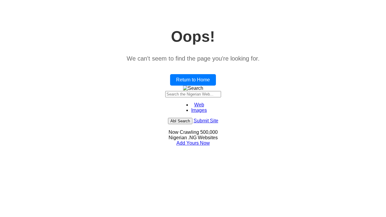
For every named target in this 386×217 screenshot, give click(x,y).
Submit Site (206, 120)
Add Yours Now (193, 143)
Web (199, 104)
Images (199, 110)
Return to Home (193, 79)
